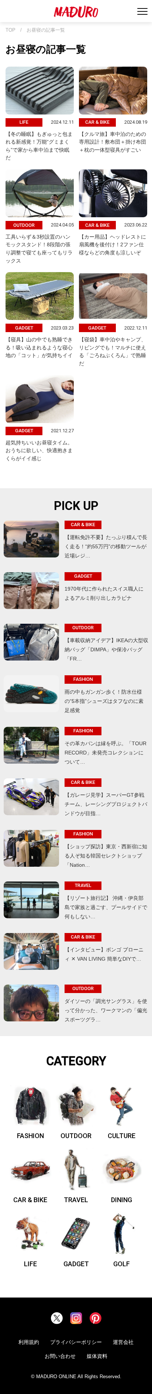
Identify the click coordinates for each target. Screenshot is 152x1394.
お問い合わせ (60, 1356)
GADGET (76, 1264)
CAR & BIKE (30, 1200)
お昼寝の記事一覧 (46, 30)
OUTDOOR (76, 1136)
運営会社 (123, 1342)
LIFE (30, 1264)
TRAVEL (76, 1200)
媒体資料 (97, 1356)
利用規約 (28, 1342)
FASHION (30, 1136)
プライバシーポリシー (76, 1342)
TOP (10, 30)
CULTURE (121, 1136)
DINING (121, 1200)
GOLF (121, 1264)
